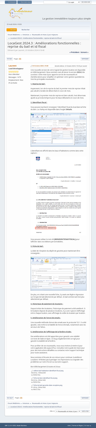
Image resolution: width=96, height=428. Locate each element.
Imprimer (85, 59)
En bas (9, 59)
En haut (10, 398)
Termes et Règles (77, 425)
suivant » (84, 52)
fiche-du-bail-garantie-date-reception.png (47, 385)
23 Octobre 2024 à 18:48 (40, 66)
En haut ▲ (87, 425)
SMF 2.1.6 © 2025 (10, 425)
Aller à (52, 411)
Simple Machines (21, 425)
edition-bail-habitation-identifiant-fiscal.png (48, 371)
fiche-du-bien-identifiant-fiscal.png (45, 378)
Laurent (12, 65)
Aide (69, 425)
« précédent (74, 52)
